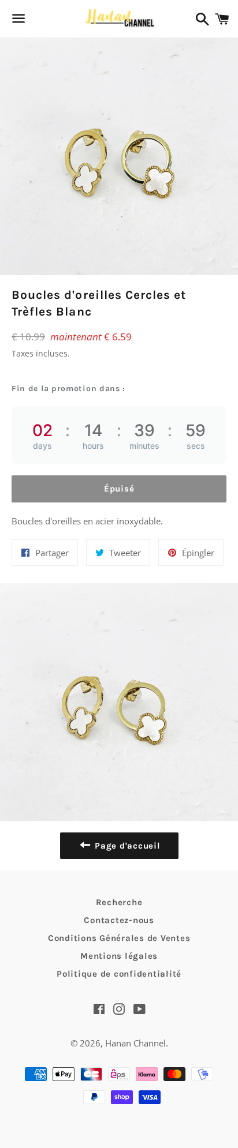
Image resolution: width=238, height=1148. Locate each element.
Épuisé (119, 488)
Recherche (119, 902)
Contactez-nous (119, 920)
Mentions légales (119, 956)
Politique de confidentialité (119, 974)
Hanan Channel (135, 1043)
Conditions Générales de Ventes (119, 938)
